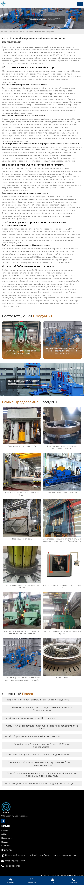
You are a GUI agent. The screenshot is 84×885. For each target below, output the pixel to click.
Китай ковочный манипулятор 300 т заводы (30, 718)
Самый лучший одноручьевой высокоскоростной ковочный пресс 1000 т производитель (42, 774)
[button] (77, 339)
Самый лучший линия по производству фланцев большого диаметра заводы (42, 764)
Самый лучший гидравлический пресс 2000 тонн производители (42, 745)
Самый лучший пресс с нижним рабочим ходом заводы (37, 754)
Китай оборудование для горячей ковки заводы (32, 736)
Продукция (31, 880)
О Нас (52, 880)
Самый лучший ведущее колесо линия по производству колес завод (42, 727)
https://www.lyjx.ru (10, 306)
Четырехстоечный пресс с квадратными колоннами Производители (42, 709)
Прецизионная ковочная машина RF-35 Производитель (37, 699)
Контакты (73, 880)
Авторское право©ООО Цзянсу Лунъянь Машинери (62, 875)
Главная (4, 32)
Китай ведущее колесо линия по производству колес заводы (40, 783)
